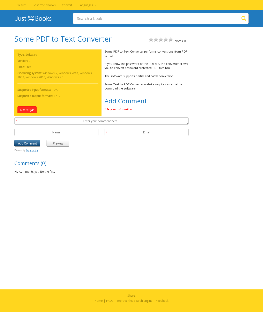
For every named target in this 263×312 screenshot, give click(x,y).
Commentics (32, 150)
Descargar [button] (27, 110)
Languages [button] (86, 5)
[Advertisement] (222, 95)
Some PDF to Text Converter (63, 39)
